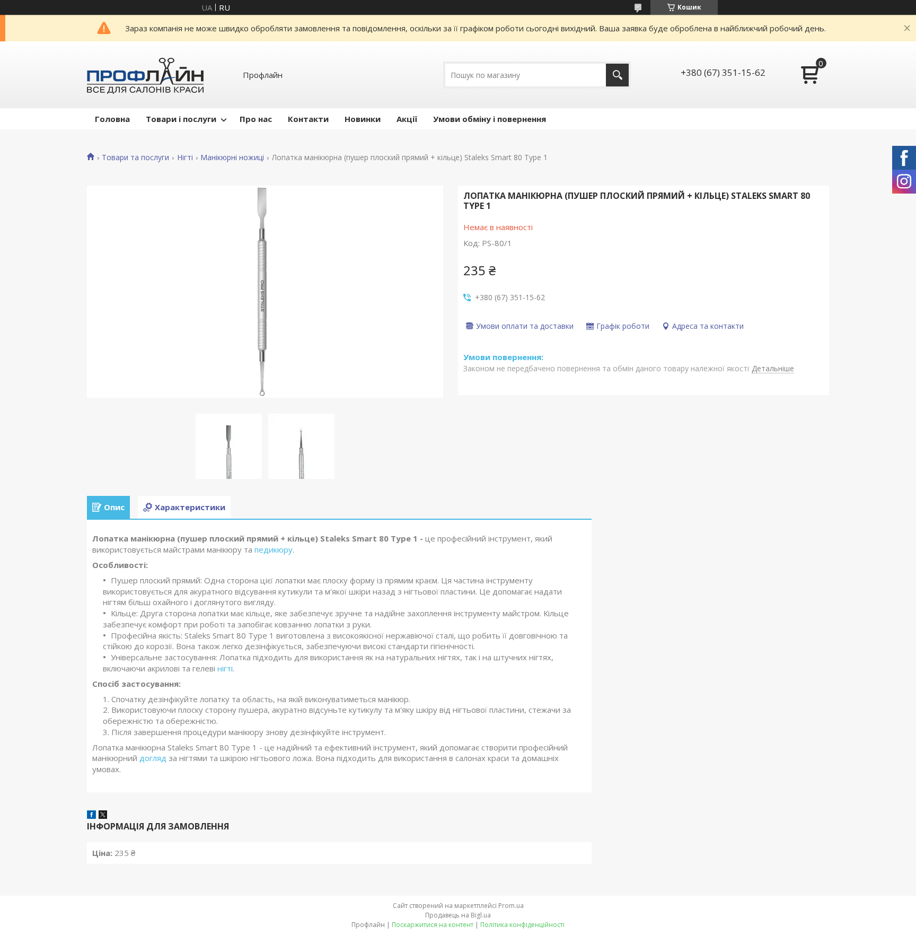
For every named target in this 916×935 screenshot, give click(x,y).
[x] (103, 815)
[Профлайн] (145, 74)
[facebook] (91, 815)
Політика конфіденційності (522, 924)
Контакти (308, 118)
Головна (112, 118)
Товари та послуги (135, 157)
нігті (225, 668)
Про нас (256, 118)
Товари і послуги (181, 118)
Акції (407, 118)
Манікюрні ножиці (232, 157)
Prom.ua (511, 905)
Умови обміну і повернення (489, 118)
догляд (152, 758)
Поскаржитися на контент (432, 924)
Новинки (363, 118)
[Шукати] (617, 75)
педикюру (273, 549)
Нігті (185, 157)
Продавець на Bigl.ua (458, 915)
